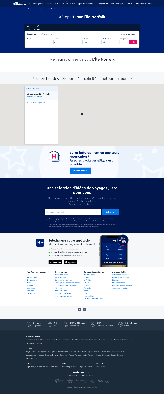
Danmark (72, 351)
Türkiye (89, 367)
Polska (71, 355)
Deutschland (81, 351)
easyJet (86, 285)
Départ (29, 39)
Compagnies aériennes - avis (65, 285)
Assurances (31, 288)
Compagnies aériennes (104, 3)
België (28, 351)
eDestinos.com (87, 375)
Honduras (102, 340)
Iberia (86, 291)
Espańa (90, 351)
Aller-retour (34, 34)
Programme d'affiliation (120, 277)
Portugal (78, 355)
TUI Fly (86, 283)
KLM (85, 293)
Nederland (49, 355)
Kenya (33, 367)
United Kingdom (31, 358)
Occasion (30, 285)
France (96, 351)
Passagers (122, 39)
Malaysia (74, 367)
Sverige (98, 355)
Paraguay (39, 343)
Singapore (82, 367)
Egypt (28, 367)
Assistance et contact (120, 288)
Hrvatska (110, 351)
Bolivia (36, 340)
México (109, 340)
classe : (123, 34)
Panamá (125, 340)
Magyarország (31, 355)
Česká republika (62, 351)
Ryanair (86, 277)
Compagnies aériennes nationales (67, 283)
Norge (56, 355)
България (51, 351)
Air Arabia (87, 280)
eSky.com (77, 375)
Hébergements (39, 3)
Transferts (70, 3)
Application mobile (85, 3)
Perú (131, 340)
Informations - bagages (63, 293)
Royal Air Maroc (89, 275)
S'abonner (110, 212)
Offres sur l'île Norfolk (34, 97)
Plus (128, 3)
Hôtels (29, 283)
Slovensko (106, 355)
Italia (123, 351)
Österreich (63, 355)
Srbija (85, 355)
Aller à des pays (33, 89)
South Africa (54, 367)
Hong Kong (66, 367)
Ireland (117, 351)
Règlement (116, 280)
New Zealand (100, 367)
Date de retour (106, 39)
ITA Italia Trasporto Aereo (93, 299)
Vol (29, 3)
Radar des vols (60, 277)
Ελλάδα (103, 351)
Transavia (87, 288)
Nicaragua (117, 340)
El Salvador (49, 340)
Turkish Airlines (89, 296)
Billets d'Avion (32, 277)
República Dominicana (80, 340)
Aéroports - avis (61, 291)
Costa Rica (66, 340)
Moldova (40, 355)
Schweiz (120, 355)
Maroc (39, 367)
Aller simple (48, 34)
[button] (82, 114)
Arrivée (58, 39)
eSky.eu (70, 375)
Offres (50, 3)
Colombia (57, 340)
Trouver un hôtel (80, 170)
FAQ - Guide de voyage (63, 296)
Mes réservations (118, 283)
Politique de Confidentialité (122, 285)
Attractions (59, 3)
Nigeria (45, 367)
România (91, 355)
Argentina (29, 340)
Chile (42, 340)
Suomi (113, 355)
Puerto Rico (30, 343)
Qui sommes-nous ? (119, 275)
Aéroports (120, 3)
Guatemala (93, 340)
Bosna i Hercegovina (39, 351)
